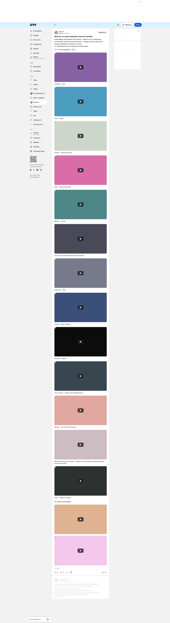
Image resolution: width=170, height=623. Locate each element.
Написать (128, 25)
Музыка (61, 33)
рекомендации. (34, 177)
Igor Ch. (61, 31)
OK (48, 619)
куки (39, 619)
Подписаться (102, 32)
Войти (138, 25)
